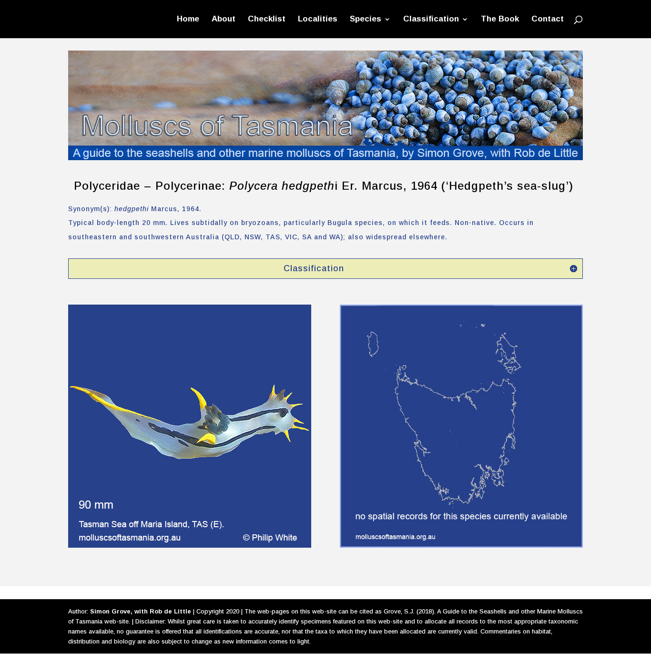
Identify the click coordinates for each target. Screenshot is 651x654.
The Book (500, 19)
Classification (431, 19)
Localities (317, 19)
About (223, 19)
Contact (547, 19)
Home (188, 19)
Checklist (266, 19)
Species (365, 19)
